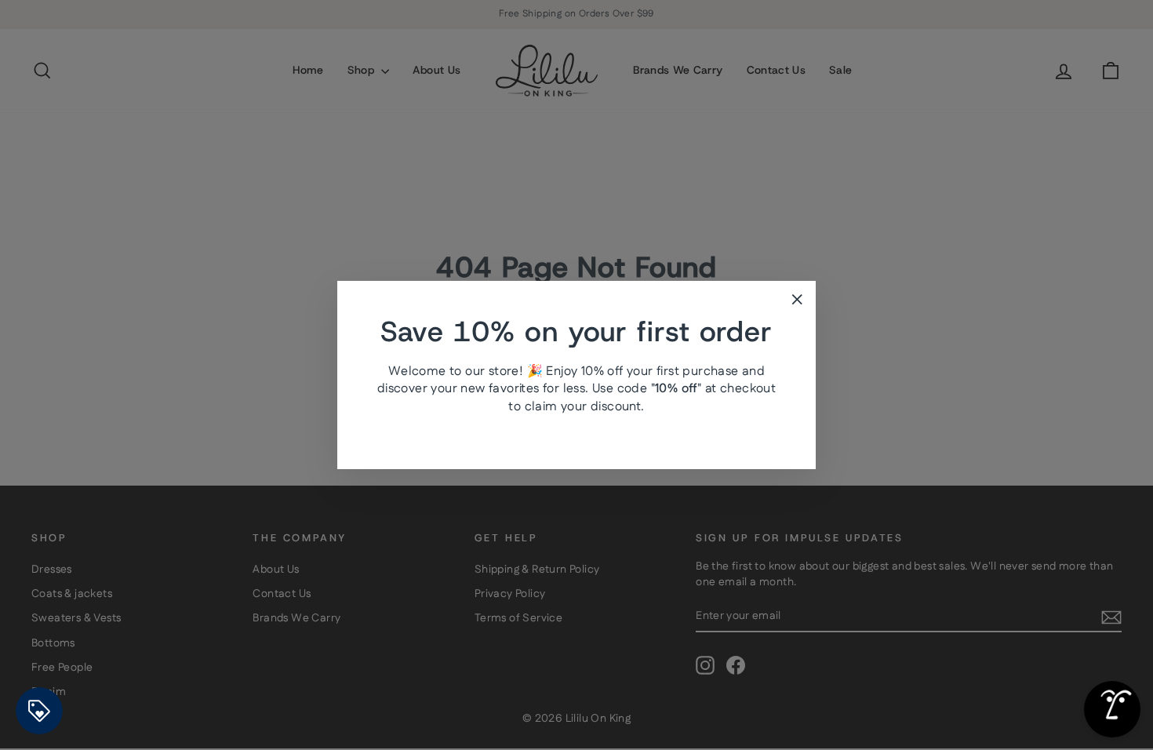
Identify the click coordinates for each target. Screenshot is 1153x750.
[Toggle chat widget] (1112, 709)
